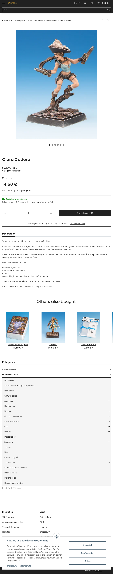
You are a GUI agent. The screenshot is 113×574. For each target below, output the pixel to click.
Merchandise (10, 478)
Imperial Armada (11, 421)
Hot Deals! (9, 380)
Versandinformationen (12, 527)
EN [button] (75, 3)
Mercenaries (16, 171)
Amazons (8, 401)
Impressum (12, 566)
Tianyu (7, 447)
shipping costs (26, 190)
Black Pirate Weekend (12, 488)
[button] (85, 3)
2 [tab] (52, 145)
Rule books (9, 391)
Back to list (8, 20)
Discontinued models (13, 483)
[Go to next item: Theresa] (108, 20)
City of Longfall (11, 457)
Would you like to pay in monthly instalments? (56, 223)
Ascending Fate (9, 369)
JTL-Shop (98, 571)
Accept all (87, 545)
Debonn (7, 411)
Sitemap (43, 527)
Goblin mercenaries (13, 416)
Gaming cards (10, 396)
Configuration (87, 553)
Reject (88, 561)
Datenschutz (25, 566)
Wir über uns (8, 517)
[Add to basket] (4, 28)
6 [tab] (63, 145)
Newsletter (7, 532)
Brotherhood (10, 406)
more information (77, 223)
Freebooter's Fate (10, 374)
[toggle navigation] (3, 1)
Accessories (9, 462)
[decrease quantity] (5, 213)
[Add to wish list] (105, 35)
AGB (42, 522)
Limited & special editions (16, 468)
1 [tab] (49, 145)
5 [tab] (60, 145)
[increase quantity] (51, 213)
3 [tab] (55, 145)
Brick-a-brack (10, 473)
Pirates (7, 432)
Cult (6, 427)
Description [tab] (8, 233)
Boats (7, 452)
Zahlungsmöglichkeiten (12, 522)
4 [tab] (58, 145)
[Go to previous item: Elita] (102, 20)
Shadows (8, 442)
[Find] (108, 9)
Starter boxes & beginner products (20, 386)
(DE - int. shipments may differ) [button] (40, 202)
